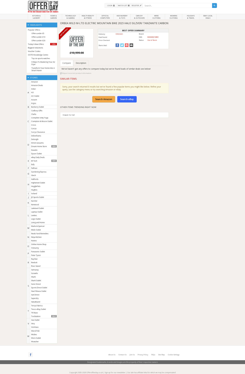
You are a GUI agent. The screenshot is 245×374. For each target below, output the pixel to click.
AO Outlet (35, 96)
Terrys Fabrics (37, 305)
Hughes (34, 190)
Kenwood (35, 204)
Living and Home (38, 222)
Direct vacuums (37, 143)
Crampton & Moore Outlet (41, 121)
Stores (33, 77)
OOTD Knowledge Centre (38, 55)
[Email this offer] (131, 45)
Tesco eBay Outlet (38, 309)
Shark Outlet (36, 280)
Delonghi (34, 139)
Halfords (34, 179)
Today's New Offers (42, 44)
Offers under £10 (38, 37)
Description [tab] (81, 63)
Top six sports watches (40, 58)
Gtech (33, 175)
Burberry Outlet (37, 107)
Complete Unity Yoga (39, 118)
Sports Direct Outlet (39, 287)
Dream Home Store (43, 146)
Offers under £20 (38, 40)
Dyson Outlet (36, 153)
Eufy (32, 164)
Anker (33, 89)
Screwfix (34, 273)
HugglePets (35, 186)
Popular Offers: (34, 30)
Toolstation (43, 316)
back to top (69, 115)
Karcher (34, 201)
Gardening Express (38, 172)
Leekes (34, 215)
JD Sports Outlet (37, 197)
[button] (110, 5)
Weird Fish (35, 331)
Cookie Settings (173, 355)
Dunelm (34, 150)
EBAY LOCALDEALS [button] (208, 17)
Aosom (34, 100)
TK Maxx (34, 313)
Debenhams (36, 136)
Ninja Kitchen (36, 237)
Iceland (34, 193)
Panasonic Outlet (38, 251)
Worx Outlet (36, 338)
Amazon (34, 82)
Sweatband (35, 302)
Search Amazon (103, 99)
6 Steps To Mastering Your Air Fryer (43, 63)
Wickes (34, 334)
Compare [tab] (66, 63)
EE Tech (43, 161)
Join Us (132, 355)
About (111, 355)
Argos (33, 103)
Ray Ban (34, 259)
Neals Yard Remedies (39, 233)
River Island (35, 266)
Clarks (33, 114)
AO (32, 92)
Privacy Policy (143, 355)
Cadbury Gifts (36, 110)
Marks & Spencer (38, 226)
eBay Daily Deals (38, 157)
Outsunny (35, 248)
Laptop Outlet (36, 212)
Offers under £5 (37, 33)
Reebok (34, 262)
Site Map (161, 355)
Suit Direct (35, 295)
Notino (34, 240)
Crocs (33, 125)
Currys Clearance (38, 132)
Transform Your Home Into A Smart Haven (43, 69)
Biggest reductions (35, 48)
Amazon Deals (37, 85)
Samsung (34, 270)
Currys (33, 128)
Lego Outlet (36, 219)
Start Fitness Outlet (38, 291)
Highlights (35, 25)
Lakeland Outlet (37, 208)
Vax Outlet (35, 320)
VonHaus (34, 327)
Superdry (35, 298)
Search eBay (127, 99)
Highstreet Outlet (38, 183)
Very (33, 323)
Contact (122, 355)
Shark (33, 277)
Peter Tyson (36, 255)
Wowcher (35, 341)
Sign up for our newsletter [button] (115, 372)
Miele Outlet (36, 230)
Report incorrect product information (76, 73)
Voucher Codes (34, 51)
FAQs (153, 355)
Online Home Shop (38, 244)
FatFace (34, 168)
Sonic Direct (36, 284)
